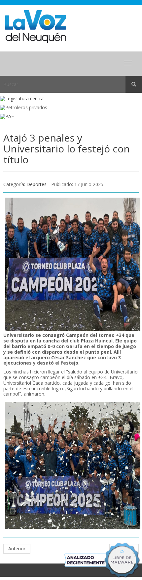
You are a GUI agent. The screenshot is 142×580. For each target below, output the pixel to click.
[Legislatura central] (71, 99)
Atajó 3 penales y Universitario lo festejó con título (66, 148)
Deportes (36, 184)
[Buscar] (133, 84)
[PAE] (71, 116)
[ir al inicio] (35, 26)
